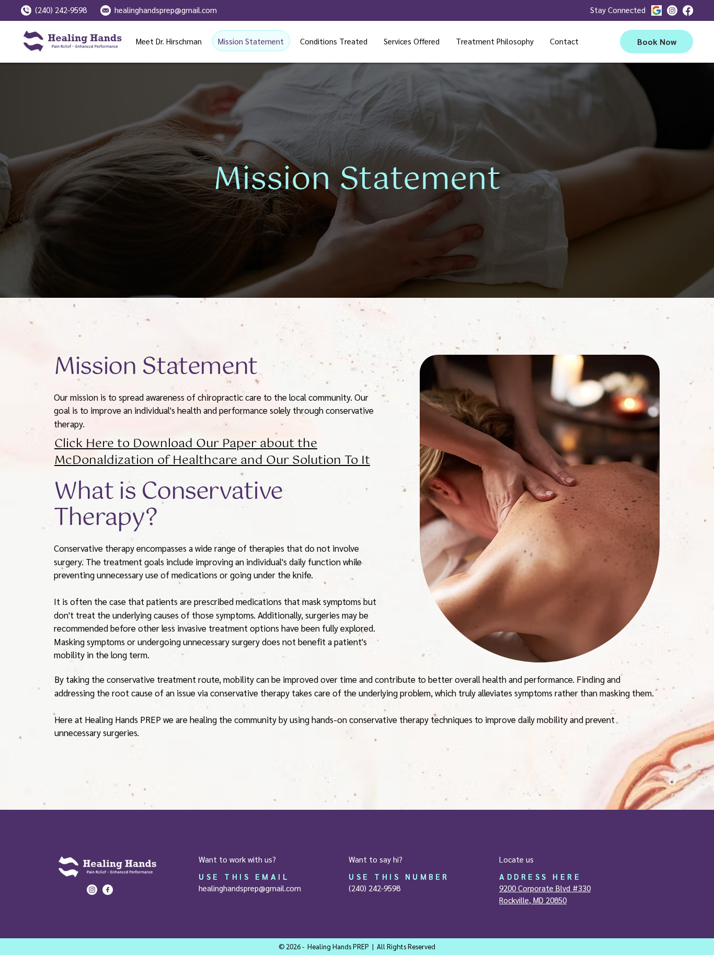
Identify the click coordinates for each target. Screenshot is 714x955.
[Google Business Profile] (656, 10)
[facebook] (688, 10)
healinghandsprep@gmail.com (250, 888)
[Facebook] (107, 889)
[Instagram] (672, 10)
